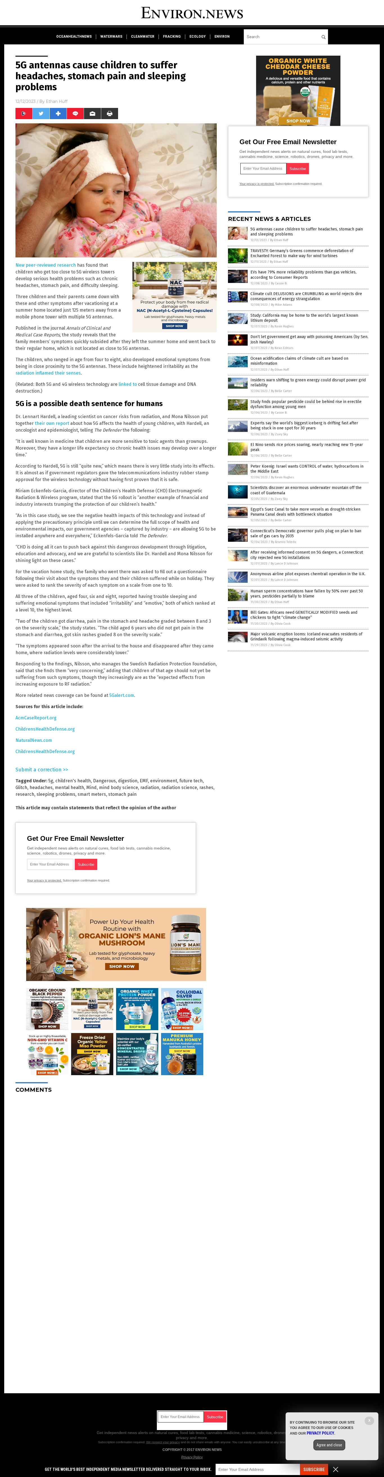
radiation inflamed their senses (48, 373)
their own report (52, 423)
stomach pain (122, 794)
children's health (73, 780)
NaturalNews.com (33, 740)
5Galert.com (121, 695)
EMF (144, 780)
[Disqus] (116, 1168)
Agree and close (329, 1445)
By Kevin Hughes (282, 326)
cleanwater (142, 36)
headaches (41, 787)
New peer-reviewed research (45, 265)
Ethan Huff (56, 101)
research (24, 794)
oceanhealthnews (74, 36)
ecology (197, 36)
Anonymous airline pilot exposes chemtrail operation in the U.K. (307, 574)
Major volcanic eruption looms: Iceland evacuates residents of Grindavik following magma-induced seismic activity (306, 637)
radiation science (179, 787)
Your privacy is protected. (44, 880)
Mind (91, 787)
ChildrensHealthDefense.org (45, 729)
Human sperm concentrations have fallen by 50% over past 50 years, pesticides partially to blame (306, 594)
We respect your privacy (163, 1442)
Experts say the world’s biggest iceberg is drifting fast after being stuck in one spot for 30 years (304, 426)
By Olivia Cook (281, 624)
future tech (191, 780)
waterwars (111, 36)
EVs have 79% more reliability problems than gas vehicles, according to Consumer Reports (303, 275)
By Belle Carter (281, 391)
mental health (69, 787)
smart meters (92, 794)
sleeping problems (56, 794)
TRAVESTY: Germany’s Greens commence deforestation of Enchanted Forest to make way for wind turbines (301, 253)
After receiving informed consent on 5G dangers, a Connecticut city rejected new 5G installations (306, 555)
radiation (149, 787)
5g (50, 780)
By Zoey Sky (279, 434)
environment (163, 780)
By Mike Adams (281, 305)
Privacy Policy (192, 1457)
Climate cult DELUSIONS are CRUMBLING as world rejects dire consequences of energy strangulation (306, 296)
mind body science (118, 787)
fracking (172, 36)
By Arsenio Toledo (283, 542)
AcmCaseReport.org (36, 718)
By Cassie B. (279, 283)
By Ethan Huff (279, 240)
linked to (128, 384)
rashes (206, 787)
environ (222, 36)
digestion (127, 780)
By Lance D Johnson (284, 563)
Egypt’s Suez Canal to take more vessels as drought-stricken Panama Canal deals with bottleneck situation (305, 512)
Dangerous (104, 780)
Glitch (21, 787)
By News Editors (282, 348)
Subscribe (314, 1469)
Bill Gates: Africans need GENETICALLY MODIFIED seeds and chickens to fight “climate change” (303, 615)
